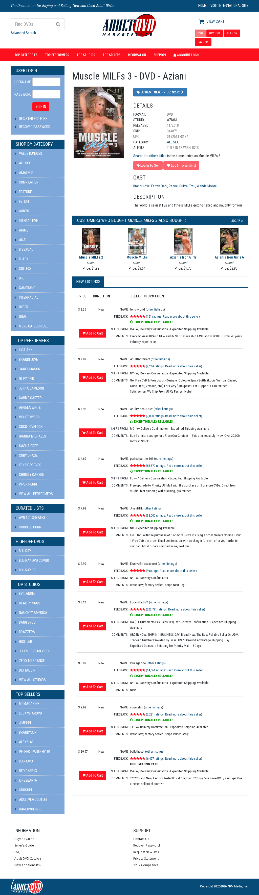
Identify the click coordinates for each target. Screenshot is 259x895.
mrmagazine (28, 704)
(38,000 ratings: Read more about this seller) (175, 515)
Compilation (28, 182)
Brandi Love (28, 359)
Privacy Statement (146, 858)
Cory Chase (28, 455)
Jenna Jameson (31, 388)
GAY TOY (203, 42)
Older (23, 307)
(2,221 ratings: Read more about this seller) (174, 714)
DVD (200, 33)
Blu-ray (24, 551)
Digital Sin (26, 670)
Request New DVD (146, 852)
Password (21, 94)
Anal (22, 240)
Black (23, 259)
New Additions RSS (27, 865)
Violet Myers (29, 417)
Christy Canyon (31, 475)
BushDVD (25, 761)
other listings (155, 309)
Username (21, 82)
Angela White (29, 407)
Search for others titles (149, 156)
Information (137, 54)
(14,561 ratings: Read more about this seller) (175, 670)
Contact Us (141, 839)
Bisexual (25, 249)
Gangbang (26, 288)
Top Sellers (111, 54)
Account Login (187, 54)
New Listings (88, 281)
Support (160, 54)
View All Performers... (36, 494)
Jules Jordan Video (34, 651)
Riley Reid (26, 379)
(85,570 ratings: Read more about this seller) (175, 466)
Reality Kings (29, 603)
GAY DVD (214, 33)
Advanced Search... (24, 33)
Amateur (25, 173)
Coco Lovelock (30, 427)
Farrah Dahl (159, 186)
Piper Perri (27, 484)
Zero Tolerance (31, 661)
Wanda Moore (207, 186)
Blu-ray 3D (27, 570)
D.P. (21, 278)
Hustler (25, 642)
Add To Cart (94, 333)
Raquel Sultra (178, 186)
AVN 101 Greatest (32, 518)
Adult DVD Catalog (27, 858)
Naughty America (32, 613)
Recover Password (34, 127)
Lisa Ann (25, 350)
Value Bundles (30, 153)
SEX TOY (232, 33)
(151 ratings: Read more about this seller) (173, 316)
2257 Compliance (145, 865)
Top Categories (25, 54)
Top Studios (86, 54)
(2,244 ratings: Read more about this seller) (174, 366)
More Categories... (33, 326)
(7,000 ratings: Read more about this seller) (174, 416)
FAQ (17, 852)
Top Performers (57, 54)
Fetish (23, 201)
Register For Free (33, 119)
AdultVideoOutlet (33, 800)
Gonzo (23, 211)
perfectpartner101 (34, 752)
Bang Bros (27, 622)
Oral (22, 317)
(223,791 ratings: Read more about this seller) (175, 609)
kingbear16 (27, 780)
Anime (23, 230)
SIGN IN (41, 107)
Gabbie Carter (30, 398)
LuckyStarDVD (30, 713)
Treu (192, 186)
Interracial (28, 297)
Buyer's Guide (24, 839)
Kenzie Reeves (29, 465)
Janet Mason (29, 369)
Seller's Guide (24, 845)
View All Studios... (33, 680)
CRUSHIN (25, 790)
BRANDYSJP (27, 732)
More (236, 220)
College (25, 269)
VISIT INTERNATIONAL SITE (229, 6)
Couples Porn (29, 527)
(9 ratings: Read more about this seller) (171, 571)
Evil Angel (26, 594)
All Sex (24, 163)
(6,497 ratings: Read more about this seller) (174, 758)
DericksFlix (27, 771)
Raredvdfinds (29, 809)
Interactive (28, 221)
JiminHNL (25, 723)
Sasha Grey (28, 446)
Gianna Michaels (32, 436)
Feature (25, 192)
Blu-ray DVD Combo (33, 560)
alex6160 (26, 742)
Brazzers (26, 632)
